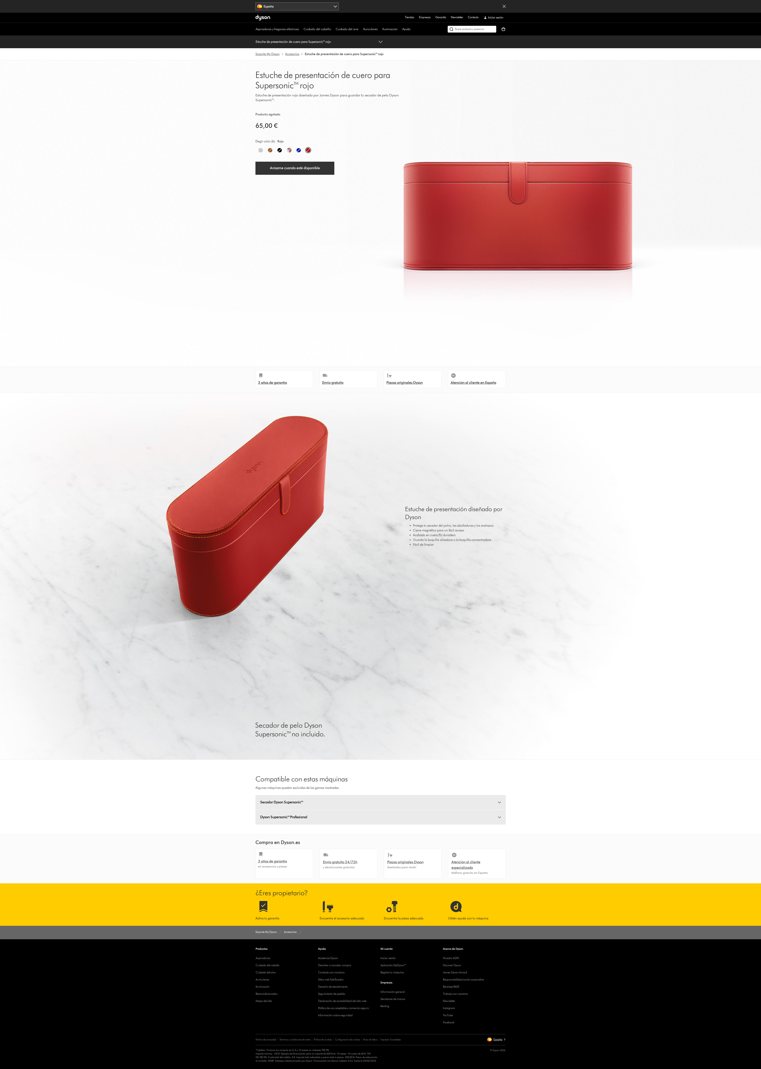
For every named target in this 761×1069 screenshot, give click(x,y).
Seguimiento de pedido (331, 994)
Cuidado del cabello (317, 29)
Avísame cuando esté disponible (295, 168)
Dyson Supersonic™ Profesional (283, 817)
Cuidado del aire (347, 29)
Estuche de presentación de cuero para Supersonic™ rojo (293, 42)
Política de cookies (323, 1039)
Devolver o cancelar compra (334, 965)
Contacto (473, 17)
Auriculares (370, 29)
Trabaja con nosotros (455, 994)
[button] (496, 1039)
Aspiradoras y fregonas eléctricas (277, 29)
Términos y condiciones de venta (295, 1039)
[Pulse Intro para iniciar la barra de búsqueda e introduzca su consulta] (472, 29)
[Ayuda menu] (412, 29)
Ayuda (406, 29)
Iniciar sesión (388, 958)
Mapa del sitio (264, 1001)
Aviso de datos (370, 1039)
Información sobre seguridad (335, 1015)
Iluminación (390, 29)
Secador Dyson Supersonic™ (281, 802)
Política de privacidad (266, 1039)
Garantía (440, 17)
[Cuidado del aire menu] (360, 29)
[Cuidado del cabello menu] (333, 29)
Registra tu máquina (392, 972)
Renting (384, 1006)
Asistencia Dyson (328, 958)
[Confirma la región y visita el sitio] (504, 6)
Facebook (448, 1022)
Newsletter (457, 17)
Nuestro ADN (451, 958)
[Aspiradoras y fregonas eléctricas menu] (301, 29)
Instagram (449, 1008)
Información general (392, 992)
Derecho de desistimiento (333, 986)
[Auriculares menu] (379, 29)
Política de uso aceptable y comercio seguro (343, 1008)
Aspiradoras (263, 958)
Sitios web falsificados (330, 979)
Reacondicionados (266, 994)
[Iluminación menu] (400, 29)
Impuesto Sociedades (390, 1039)
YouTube (448, 1015)
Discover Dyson (452, 965)
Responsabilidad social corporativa (463, 979)
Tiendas (409, 17)
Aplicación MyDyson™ (393, 965)
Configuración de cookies (347, 1039)
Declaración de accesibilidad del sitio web (342, 1001)
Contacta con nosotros (331, 972)
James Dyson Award (455, 972)
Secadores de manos (392, 999)
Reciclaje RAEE (451, 986)
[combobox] (297, 6)
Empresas (425, 17)
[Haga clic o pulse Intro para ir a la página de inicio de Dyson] (262, 17)
